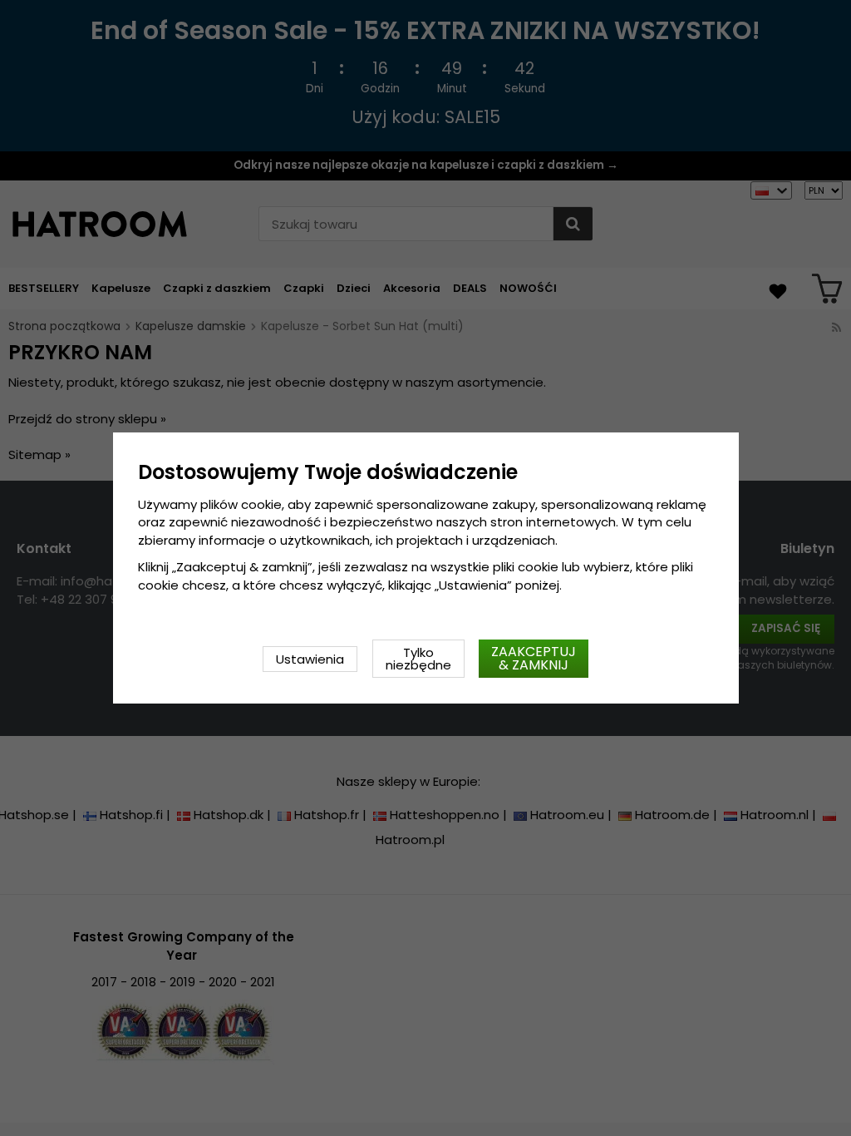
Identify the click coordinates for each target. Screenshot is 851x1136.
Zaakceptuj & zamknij (533, 658)
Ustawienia (310, 659)
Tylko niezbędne (418, 659)
